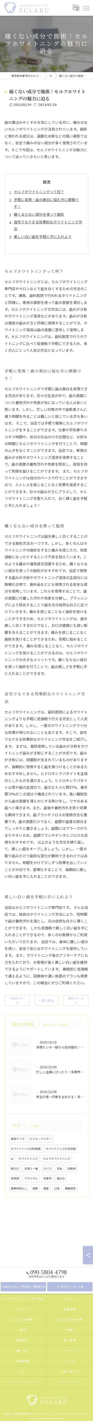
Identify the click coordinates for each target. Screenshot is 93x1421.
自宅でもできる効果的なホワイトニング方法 (48, 225)
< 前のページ (17, 1000)
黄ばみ (61, 1178)
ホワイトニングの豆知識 (61, 1148)
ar (12, 1158)
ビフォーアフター (40, 1138)
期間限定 (70, 1188)
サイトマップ (70, 1382)
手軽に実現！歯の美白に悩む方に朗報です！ (46, 203)
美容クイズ (17, 1138)
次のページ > (76, 1000)
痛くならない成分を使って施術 (39, 214)
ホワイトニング (28, 1158)
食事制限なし (19, 1188)
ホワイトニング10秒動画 (26, 1148)
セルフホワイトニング (56, 1158)
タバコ (47, 1168)
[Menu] (86, 8)
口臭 (57, 1188)
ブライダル (31, 1178)
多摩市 (47, 1178)
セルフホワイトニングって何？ (39, 191)
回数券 (72, 1168)
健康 (35, 1188)
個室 (46, 1188)
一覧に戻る (46, 1000)
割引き (15, 1168)
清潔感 (15, 1178)
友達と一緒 (31, 1168)
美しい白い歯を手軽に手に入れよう (43, 236)
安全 (59, 1168)
